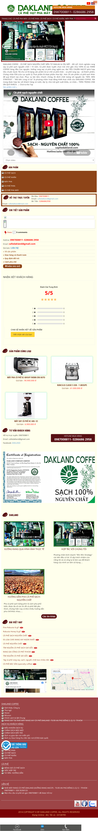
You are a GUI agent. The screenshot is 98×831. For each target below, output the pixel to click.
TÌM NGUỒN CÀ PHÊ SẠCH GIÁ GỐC (18, 647)
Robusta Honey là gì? (12, 631)
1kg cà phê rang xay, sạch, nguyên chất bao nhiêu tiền (26, 660)
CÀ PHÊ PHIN (33, 18)
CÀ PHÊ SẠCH (45, 18)
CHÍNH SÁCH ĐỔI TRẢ (13, 733)
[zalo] (92, 803)
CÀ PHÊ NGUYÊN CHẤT (13, 643)
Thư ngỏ (7, 710)
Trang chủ (7, 18)
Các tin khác (49, 616)
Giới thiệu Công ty (12, 708)
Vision (7, 713)
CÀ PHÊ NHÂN (58, 18)
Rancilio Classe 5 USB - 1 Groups (72, 385)
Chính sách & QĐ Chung (14, 718)
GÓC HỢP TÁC (10, 770)
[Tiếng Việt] (88, 3)
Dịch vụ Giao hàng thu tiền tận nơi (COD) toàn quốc (26, 738)
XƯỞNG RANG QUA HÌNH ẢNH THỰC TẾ (24, 549)
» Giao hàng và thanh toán (14, 255)
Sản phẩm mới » (10, 87)
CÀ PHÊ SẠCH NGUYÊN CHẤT (15, 635)
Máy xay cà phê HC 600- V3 (26, 421)
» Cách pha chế (9, 262)
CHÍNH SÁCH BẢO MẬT (14, 730)
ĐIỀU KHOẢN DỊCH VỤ (13, 728)
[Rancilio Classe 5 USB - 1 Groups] (72, 369)
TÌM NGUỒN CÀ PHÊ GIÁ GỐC (15, 656)
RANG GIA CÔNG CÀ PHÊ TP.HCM (17, 652)
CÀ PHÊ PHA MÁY (20, 18)
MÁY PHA (69, 18)
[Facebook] (84, 803)
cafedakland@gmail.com (47, 198)
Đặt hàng (30, 393)
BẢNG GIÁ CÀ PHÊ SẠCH (14, 768)
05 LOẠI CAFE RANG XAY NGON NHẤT (19, 639)
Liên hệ (15, 247)
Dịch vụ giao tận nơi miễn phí (17, 735)
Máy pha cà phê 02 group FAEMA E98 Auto (26, 377)
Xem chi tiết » (26, 396)
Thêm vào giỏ (13, 266)
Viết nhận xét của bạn (22, 334)
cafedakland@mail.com (18, 204)
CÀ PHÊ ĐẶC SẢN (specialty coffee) (18, 664)
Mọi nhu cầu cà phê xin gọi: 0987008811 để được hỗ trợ (28, 793)
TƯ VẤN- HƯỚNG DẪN (13, 773)
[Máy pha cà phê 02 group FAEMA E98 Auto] (26, 365)
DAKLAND (16, 443)
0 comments (21, 232)
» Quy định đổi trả (11, 258)
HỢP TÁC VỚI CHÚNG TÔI (74, 549)
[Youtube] (77, 803)
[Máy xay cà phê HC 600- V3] (26, 405)
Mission (7, 715)
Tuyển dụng (7, 23)
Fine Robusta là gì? (11, 627)
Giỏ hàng (18, 23)
